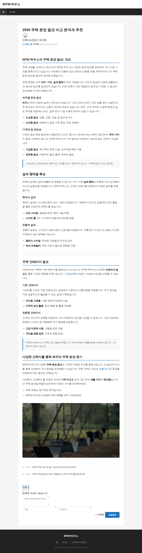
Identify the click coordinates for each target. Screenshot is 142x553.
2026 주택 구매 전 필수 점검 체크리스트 (49, 467)
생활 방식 (104, 368)
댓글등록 (112, 515)
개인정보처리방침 (79, 542)
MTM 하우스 (11, 4)
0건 (27, 44)
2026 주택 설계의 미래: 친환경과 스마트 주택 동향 (54, 474)
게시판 (12, 12)
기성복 (67, 273)
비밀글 (100, 514)
